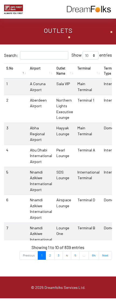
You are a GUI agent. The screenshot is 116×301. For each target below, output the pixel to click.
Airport (35, 68)
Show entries (91, 54)
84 (93, 255)
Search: (11, 55)
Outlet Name (60, 70)
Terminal (84, 68)
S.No (9, 68)
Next (105, 255)
